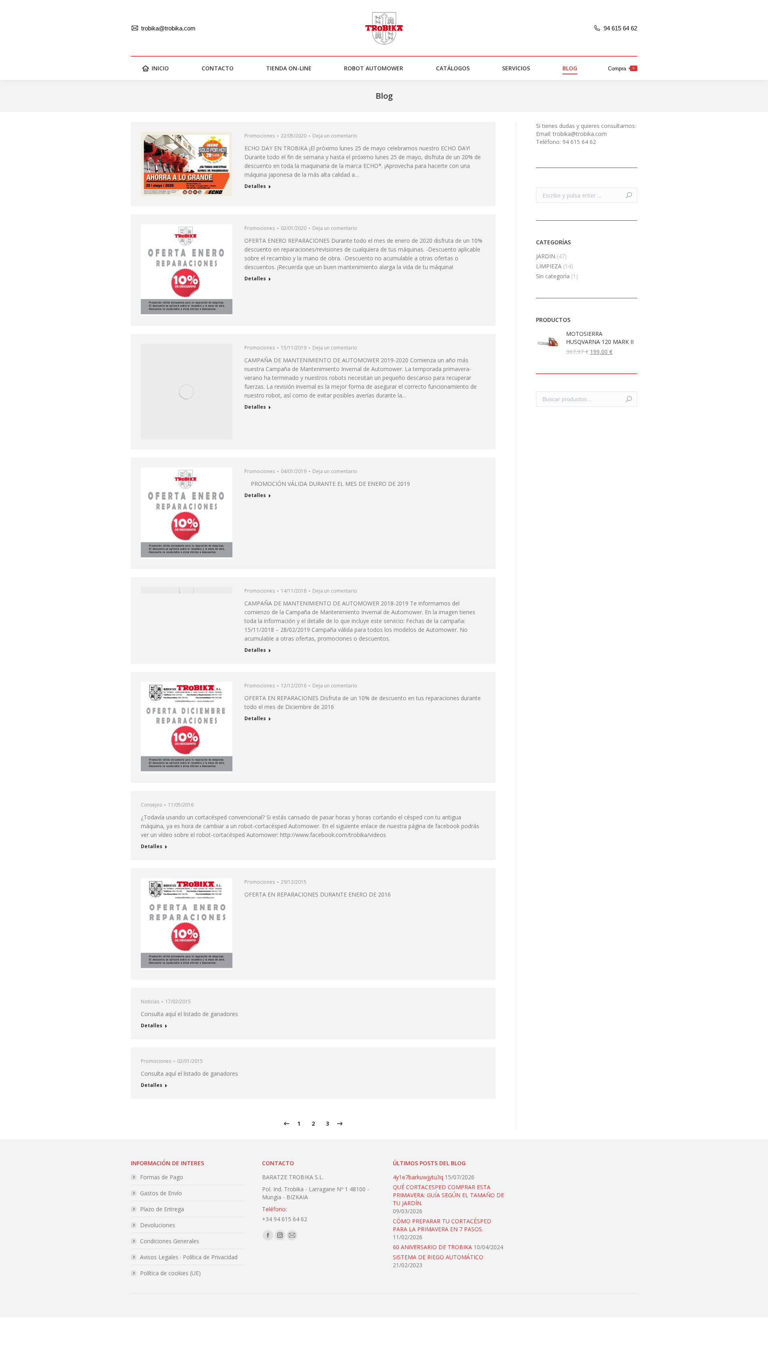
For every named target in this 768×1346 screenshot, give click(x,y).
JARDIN (545, 256)
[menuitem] (155, 68)
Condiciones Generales (169, 1241)
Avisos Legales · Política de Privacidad (189, 1257)
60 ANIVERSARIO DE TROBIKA (432, 1247)
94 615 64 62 (620, 28)
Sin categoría (553, 276)
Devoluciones (157, 1225)
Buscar (629, 399)
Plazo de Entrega (162, 1209)
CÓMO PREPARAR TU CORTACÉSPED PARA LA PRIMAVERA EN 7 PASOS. (442, 1225)
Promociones (259, 135)
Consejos (151, 804)
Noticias (150, 1001)
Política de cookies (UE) (170, 1273)
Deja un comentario (334, 135)
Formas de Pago (161, 1177)
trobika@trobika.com (168, 28)
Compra (621, 69)
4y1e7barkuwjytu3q (418, 1177)
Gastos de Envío (161, 1193)
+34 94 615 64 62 (284, 1219)
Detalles (255, 186)
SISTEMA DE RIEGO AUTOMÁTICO (438, 1257)
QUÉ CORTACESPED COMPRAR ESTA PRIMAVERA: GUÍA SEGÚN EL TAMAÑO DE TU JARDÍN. (448, 1195)
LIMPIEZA (549, 266)
